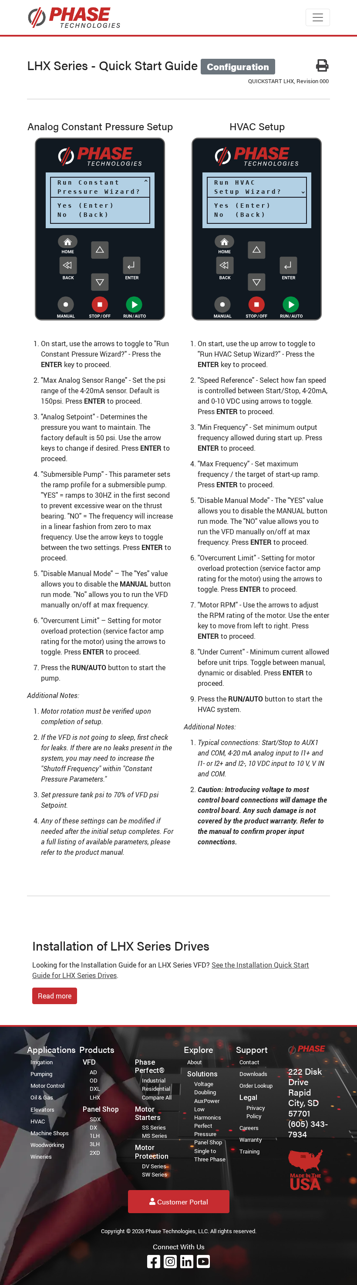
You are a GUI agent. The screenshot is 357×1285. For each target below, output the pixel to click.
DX (93, 1127)
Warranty (250, 1139)
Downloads (253, 1074)
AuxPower (206, 1101)
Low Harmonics (207, 1113)
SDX (95, 1119)
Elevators (42, 1109)
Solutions (202, 1074)
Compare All (157, 1097)
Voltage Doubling (205, 1088)
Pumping (41, 1074)
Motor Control (47, 1085)
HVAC (37, 1121)
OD (94, 1080)
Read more (54, 996)
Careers (249, 1128)
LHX (95, 1097)
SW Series (154, 1174)
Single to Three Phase (210, 1155)
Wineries (41, 1156)
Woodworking (47, 1145)
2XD (95, 1153)
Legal (248, 1097)
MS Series (154, 1136)
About (194, 1062)
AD (93, 1072)
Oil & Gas (41, 1097)
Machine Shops (49, 1133)
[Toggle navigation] (318, 17)
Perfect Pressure (205, 1130)
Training (249, 1151)
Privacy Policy (255, 1112)
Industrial (153, 1080)
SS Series (154, 1127)
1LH (95, 1136)
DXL (95, 1089)
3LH (95, 1144)
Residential (156, 1089)
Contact (249, 1062)
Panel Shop (208, 1142)
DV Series (154, 1166)
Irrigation (41, 1062)
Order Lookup (256, 1085)
